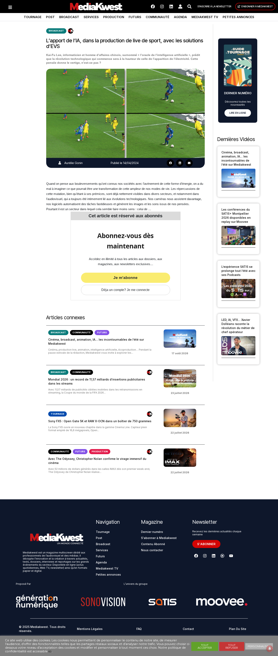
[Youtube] (231, 556)
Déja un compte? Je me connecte (125, 290)
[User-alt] (180, 6)
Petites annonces (238, 17)
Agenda (180, 17)
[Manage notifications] (269, 648)
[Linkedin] (171, 6)
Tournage (33, 17)
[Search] (189, 6)
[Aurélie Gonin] (59, 162)
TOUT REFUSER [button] (231, 646)
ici (49, 651)
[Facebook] (153, 6)
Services (91, 17)
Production (113, 17)
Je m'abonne (125, 278)
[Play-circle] (222, 556)
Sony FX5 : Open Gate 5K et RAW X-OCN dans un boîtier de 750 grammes (99, 421)
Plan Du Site (237, 629)
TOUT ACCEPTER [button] (205, 646)
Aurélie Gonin (73, 163)
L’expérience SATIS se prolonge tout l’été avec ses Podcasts (238, 271)
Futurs (135, 17)
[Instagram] (162, 6)
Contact (188, 629)
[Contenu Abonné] (70, 31)
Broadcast (69, 17)
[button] (170, 163)
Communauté (157, 17)
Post (50, 17)
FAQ (139, 629)
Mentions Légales (90, 629)
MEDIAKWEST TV (205, 17)
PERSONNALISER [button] (259, 646)
